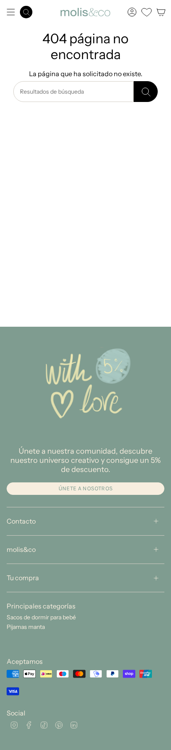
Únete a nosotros (86, 488)
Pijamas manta (26, 627)
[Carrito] (161, 12)
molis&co (21, 549)
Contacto (21, 521)
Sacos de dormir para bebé (41, 617)
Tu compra (23, 578)
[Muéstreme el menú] (10, 12)
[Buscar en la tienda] (146, 91)
